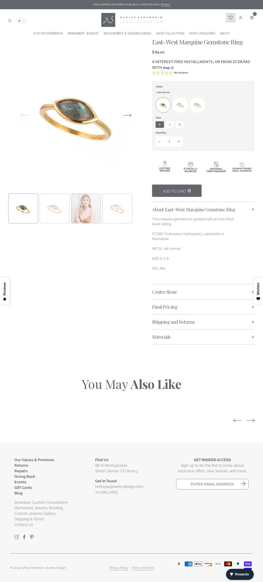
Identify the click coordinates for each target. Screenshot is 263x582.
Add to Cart (175, 191)
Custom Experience (48, 33)
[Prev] (237, 420)
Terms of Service (143, 567)
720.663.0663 (106, 492)
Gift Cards (23, 487)
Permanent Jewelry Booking (38, 508)
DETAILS (165, 4)
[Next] (251, 420)
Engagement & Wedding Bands (127, 33)
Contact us (23, 524)
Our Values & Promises (34, 460)
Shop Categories (202, 33)
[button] (9, 20)
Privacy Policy (118, 567)
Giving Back (24, 476)
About (225, 33)
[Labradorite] (163, 105)
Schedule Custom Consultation (41, 502)
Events (20, 482)
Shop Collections (170, 33)
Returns (21, 465)
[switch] (21, 21)
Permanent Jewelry (83, 33)
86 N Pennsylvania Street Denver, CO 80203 (116, 468)
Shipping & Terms (29, 519)
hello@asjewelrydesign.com (119, 486)
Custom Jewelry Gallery (35, 513)
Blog (18, 493)
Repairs (21, 471)
